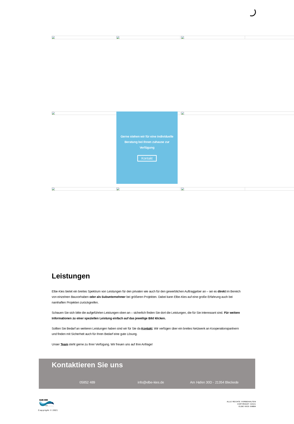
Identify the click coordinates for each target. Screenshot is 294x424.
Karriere (189, 12)
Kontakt (146, 328)
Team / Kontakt (109, 12)
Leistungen (157, 12)
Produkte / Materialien (134, 12)
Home (79, 12)
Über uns (91, 12)
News (201, 12)
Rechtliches (231, 12)
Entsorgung (174, 12)
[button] (147, 158)
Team (64, 344)
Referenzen (214, 12)
